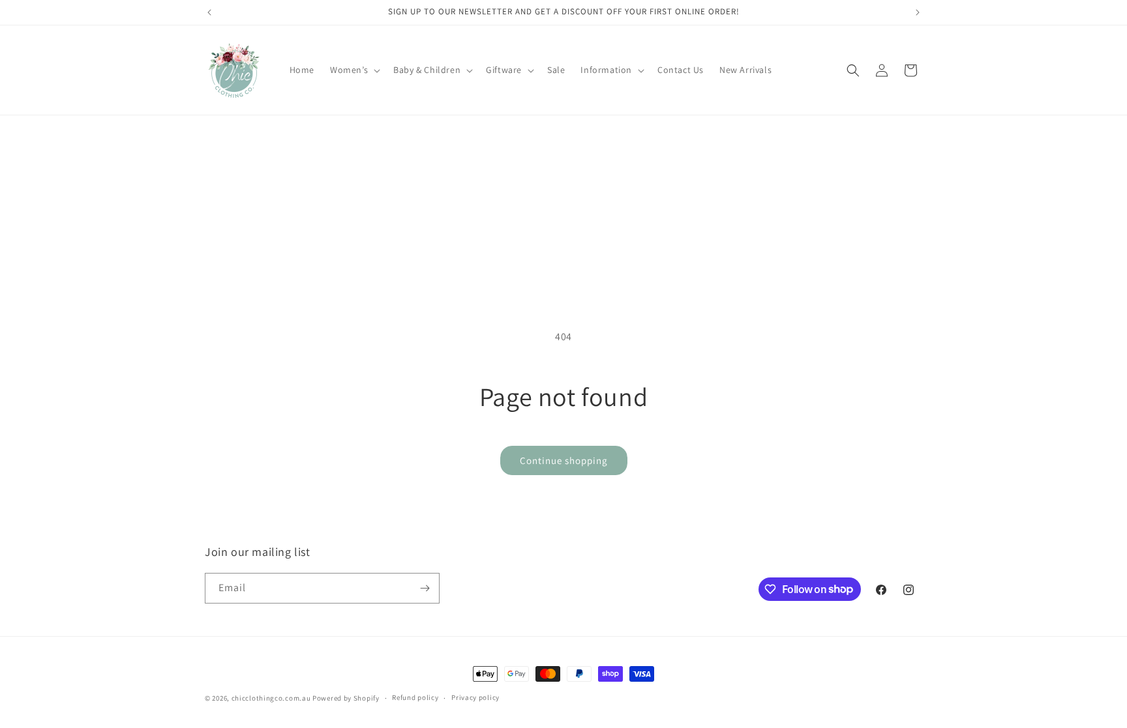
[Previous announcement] (209, 12)
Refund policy (415, 697)
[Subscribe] (424, 588)
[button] (353, 69)
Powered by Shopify (346, 698)
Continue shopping (564, 460)
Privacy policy (475, 697)
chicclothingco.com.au (271, 698)
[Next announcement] (917, 12)
